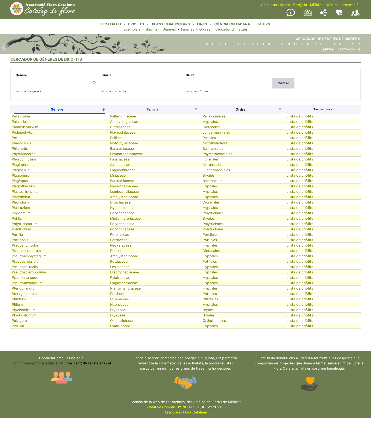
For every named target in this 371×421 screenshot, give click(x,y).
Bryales (208, 175)
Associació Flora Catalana (185, 412)
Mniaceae (118, 175)
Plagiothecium (23, 186)
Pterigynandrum (25, 288)
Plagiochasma (23, 164)
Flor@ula (300, 5)
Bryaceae (117, 310)
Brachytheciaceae (124, 272)
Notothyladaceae (124, 143)
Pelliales (209, 138)
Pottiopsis (20, 240)
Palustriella (20, 121)
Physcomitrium (24, 159)
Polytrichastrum (24, 224)
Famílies (187, 29)
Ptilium (17, 304)
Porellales (210, 234)
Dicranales (211, 127)
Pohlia (17, 218)
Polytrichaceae (122, 213)
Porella (17, 234)
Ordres (204, 29)
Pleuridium (20, 202)
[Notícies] (290, 16)
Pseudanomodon (25, 245)
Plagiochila (20, 170)
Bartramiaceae (122, 148)
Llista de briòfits (300, 116)
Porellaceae (119, 234)
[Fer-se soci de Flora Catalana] (355, 16)
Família (106, 75)
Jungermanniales (216, 132)
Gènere (21, 75)
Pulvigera (19, 320)
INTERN (263, 24)
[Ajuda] (327, 49)
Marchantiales (214, 164)
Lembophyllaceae (124, 191)
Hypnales (210, 121)
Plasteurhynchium (26, 191)
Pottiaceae (119, 240)
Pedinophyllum (24, 132)
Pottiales (210, 240)
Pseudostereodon (26, 277)
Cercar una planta (275, 5)
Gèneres (169, 29)
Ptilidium (19, 299)
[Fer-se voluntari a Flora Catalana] (339, 15)
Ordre (190, 75)
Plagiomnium (22, 175)
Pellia (16, 138)
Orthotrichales (214, 320)
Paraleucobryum (25, 127)
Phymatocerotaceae (126, 154)
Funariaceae (119, 159)
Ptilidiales (210, 299)
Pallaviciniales (214, 116)
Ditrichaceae (120, 202)
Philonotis (20, 148)
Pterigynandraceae (125, 288)
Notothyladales (215, 143)
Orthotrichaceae (123, 320)
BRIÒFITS (136, 24)
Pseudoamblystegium (29, 256)
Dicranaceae (120, 127)
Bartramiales (213, 148)
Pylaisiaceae (120, 277)
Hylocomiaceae (122, 207)
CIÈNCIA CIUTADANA (232, 24)
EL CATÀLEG (110, 24)
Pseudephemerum (26, 250)
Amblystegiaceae (124, 121)
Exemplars (132, 29)
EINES (202, 24)
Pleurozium (21, 207)
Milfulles (316, 5)
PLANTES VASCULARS (171, 24)
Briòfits (151, 29)
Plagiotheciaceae (124, 186)
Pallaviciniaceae (123, 116)
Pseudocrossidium (26, 261)
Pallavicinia (21, 116)
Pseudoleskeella (25, 267)
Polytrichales (213, 213)
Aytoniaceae (120, 164)
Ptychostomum (24, 315)
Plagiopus (20, 181)
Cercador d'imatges (231, 29)
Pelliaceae (118, 138)
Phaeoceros (21, 143)
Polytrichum (21, 229)
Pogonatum (21, 213)
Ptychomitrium (23, 310)
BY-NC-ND (170, 407)
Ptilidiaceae (119, 299)
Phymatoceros (23, 154)
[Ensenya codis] (346, 49)
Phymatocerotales (217, 154)
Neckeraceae (120, 245)
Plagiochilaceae (122, 132)
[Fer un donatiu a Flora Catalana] (308, 15)
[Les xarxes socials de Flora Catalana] (323, 15)
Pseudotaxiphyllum (27, 283)
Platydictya (21, 197)
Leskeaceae (119, 267)
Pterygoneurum (24, 293)
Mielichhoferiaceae (125, 218)
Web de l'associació (342, 5)
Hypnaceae (119, 304)
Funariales (211, 159)
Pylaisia (18, 326)
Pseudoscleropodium (29, 272)
